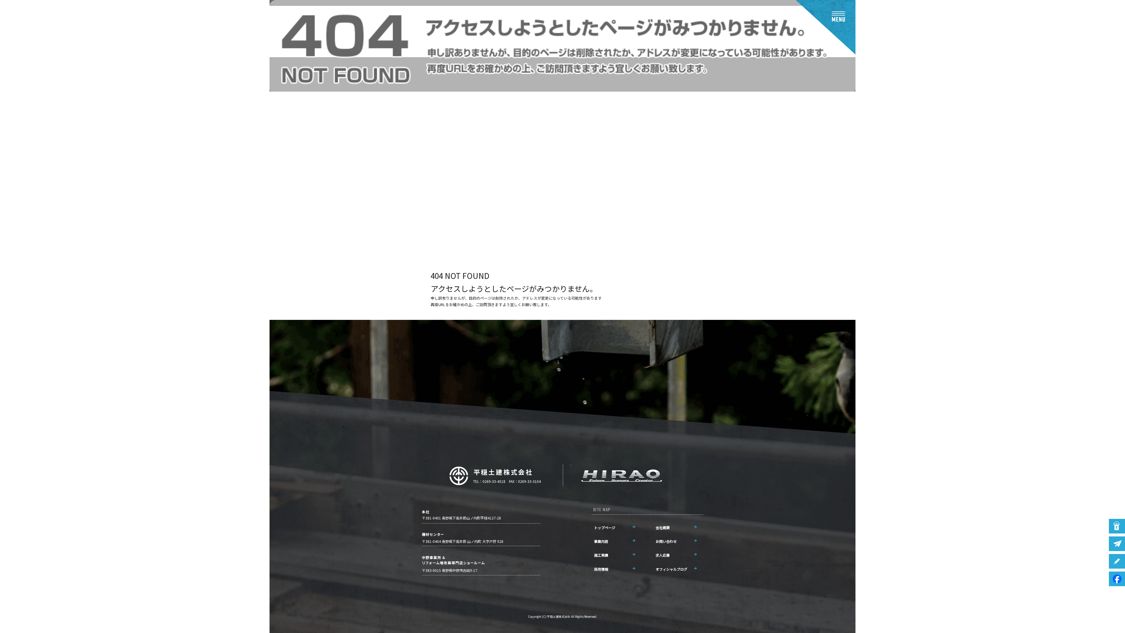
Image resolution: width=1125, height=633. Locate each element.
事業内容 (601, 541)
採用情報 (601, 569)
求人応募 (663, 555)
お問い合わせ (666, 541)
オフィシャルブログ (671, 569)
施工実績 (601, 555)
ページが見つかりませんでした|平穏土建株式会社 (318, 226)
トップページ (604, 527)
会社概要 (663, 527)
